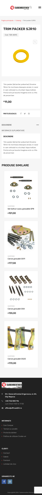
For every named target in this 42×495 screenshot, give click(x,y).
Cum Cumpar (8, 425)
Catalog (18, 20)
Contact (6, 453)
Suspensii (11, 206)
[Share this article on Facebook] (20, 113)
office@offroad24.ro (13, 408)
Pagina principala (7, 20)
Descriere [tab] (7, 125)
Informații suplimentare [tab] (13, 130)
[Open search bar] (30, 7)
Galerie (5, 457)
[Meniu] (39, 8)
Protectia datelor (10, 433)
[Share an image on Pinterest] (28, 113)
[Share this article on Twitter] (24, 113)
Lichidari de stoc (9, 464)
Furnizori (6, 460)
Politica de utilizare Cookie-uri (14, 436)
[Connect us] (4, 481)
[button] (35, 42)
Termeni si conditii (10, 429)
